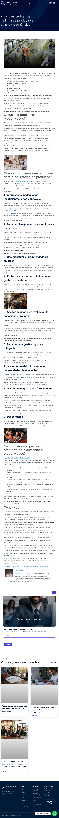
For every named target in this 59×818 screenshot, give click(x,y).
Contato (24, 803)
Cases (23, 792)
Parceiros (24, 800)
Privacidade (25, 806)
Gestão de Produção (35, 790)
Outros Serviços (37, 804)
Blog (23, 795)
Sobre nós (24, 789)
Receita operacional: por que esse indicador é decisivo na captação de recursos (14, 708)
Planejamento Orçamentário (36, 794)
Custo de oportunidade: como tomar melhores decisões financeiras (43, 709)
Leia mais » (5, 714)
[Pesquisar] (54, 592)
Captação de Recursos (36, 801)
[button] (29, 3)
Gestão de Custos (37, 797)
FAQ (23, 797)
